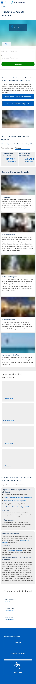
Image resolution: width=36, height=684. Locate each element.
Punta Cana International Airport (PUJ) (15, 501)
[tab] (18, 391)
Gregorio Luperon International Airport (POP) (18, 497)
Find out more (9, 602)
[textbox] (18, 51)
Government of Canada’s (15, 550)
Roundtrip (5, 148)
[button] (6, 44)
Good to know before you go (18, 103)
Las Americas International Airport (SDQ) (16, 507)
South (4, 6)
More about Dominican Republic (18, 96)
